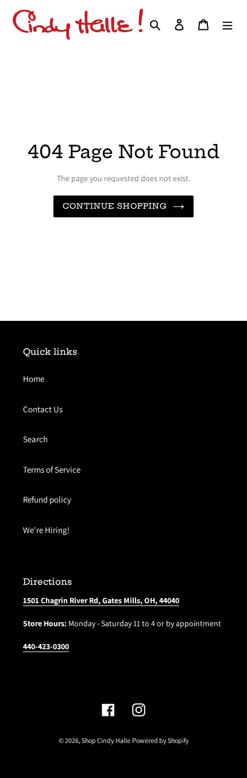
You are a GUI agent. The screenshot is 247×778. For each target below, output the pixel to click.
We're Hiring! (46, 529)
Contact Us (43, 409)
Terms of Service (51, 469)
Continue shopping (115, 205)
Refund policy (47, 499)
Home (33, 378)
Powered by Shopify (160, 740)
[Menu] (227, 24)
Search (35, 439)
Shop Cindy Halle (106, 740)
